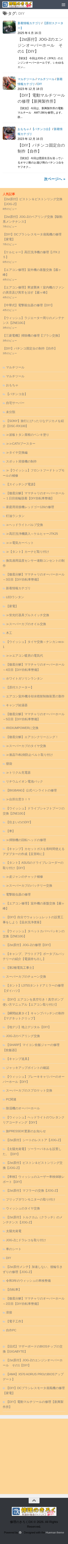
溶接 (9, 1312)
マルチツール (26, 79)
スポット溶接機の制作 (21, 461)
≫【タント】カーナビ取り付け (27, 551)
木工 (9, 633)
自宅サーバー (15, 403)
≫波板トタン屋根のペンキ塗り (27, 434)
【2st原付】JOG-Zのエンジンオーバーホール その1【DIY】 (40, 45)
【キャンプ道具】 (18, 1059)
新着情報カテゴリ (29, 23)
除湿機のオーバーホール (23, 1108)
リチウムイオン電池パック (24, 781)
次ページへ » (54, 179)
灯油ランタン (15, 516)
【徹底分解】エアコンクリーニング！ (32, 737)
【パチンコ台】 (41, 129)
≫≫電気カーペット (20, 543)
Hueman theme (55, 1532)
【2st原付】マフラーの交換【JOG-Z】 (32, 1190)
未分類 (10, 412)
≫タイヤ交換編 (17, 452)
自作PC (11, 1330)
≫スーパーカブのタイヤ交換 (26, 746)
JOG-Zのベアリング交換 (23, 1036)
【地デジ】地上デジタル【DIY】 (28, 1027)
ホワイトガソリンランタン (24, 678)
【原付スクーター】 (20, 687)
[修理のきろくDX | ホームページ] (22, 4)
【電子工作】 (15, 1321)
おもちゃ (23, 129)
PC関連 (11, 1099)
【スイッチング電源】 (21, 484)
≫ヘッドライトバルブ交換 (24, 525)
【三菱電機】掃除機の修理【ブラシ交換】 (32, 335)
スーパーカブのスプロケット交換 (29, 1090)
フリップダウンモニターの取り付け (30, 1199)
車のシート (13, 1249)
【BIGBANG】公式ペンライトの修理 (31, 790)
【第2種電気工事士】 (20, 967)
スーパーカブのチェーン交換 (26, 976)
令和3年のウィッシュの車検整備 (28, 1280)
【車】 (10, 831)
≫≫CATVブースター (20, 443)
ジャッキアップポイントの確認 (27, 1068)
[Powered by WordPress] (20, 1532)
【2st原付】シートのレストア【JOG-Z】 (34, 1140)
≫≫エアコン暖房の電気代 (24, 655)
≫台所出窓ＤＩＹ (18, 799)
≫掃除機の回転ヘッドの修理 (26, 840)
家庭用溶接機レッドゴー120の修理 (30, 507)
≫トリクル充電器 (18, 772)
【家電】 (12, 606)
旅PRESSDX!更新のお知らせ (26, 1131)
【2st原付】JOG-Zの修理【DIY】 (29, 945)
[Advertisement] (34, 1456)
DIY (39, 84)
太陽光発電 (13, 1231)
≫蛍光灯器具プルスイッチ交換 (27, 615)
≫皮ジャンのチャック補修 (24, 876)
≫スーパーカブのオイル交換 (26, 624)
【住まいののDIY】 (19, 822)
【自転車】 (13, 1289)
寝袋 (9, 763)
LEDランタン (15, 597)
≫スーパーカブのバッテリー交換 (29, 885)
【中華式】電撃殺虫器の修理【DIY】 (28, 305)
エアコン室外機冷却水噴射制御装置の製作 (35, 696)
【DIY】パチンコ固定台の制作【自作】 (30, 348)
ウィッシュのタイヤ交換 (23, 1208)
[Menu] (63, 4)
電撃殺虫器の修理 (18, 894)
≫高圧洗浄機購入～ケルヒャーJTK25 (32, 533)
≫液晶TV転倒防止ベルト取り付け (29, 755)
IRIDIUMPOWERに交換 (22, 728)
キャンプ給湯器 (17, 705)
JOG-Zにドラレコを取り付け (26, 1240)
